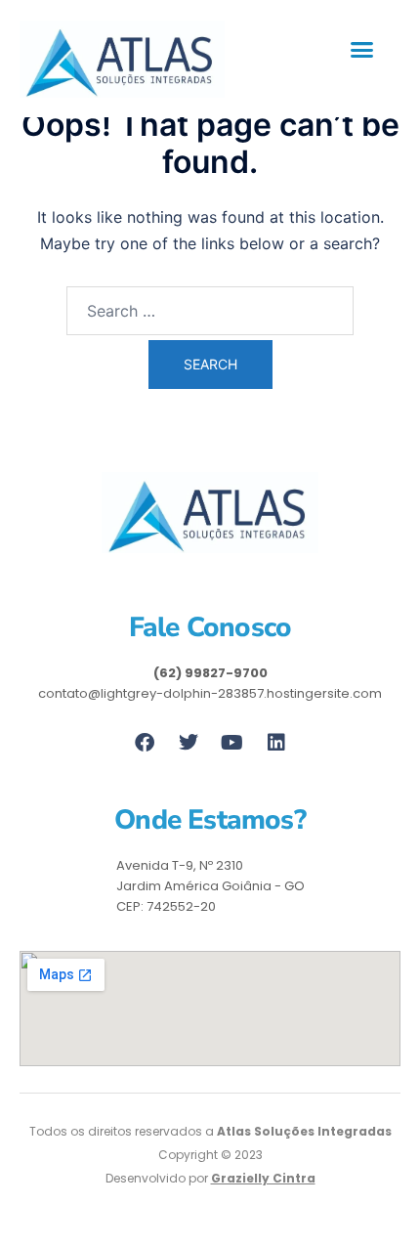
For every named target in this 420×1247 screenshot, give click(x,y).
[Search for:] (210, 310)
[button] (362, 49)
